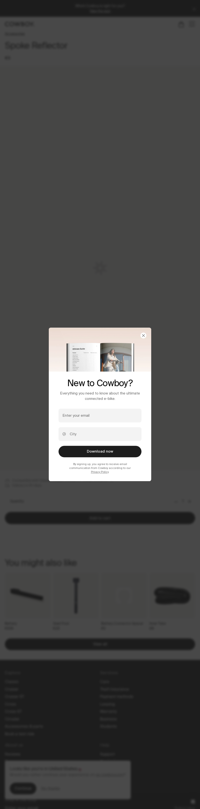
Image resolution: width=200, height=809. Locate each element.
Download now (100, 451)
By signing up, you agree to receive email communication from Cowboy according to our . (100, 468)
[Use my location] (64, 434)
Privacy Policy (100, 472)
